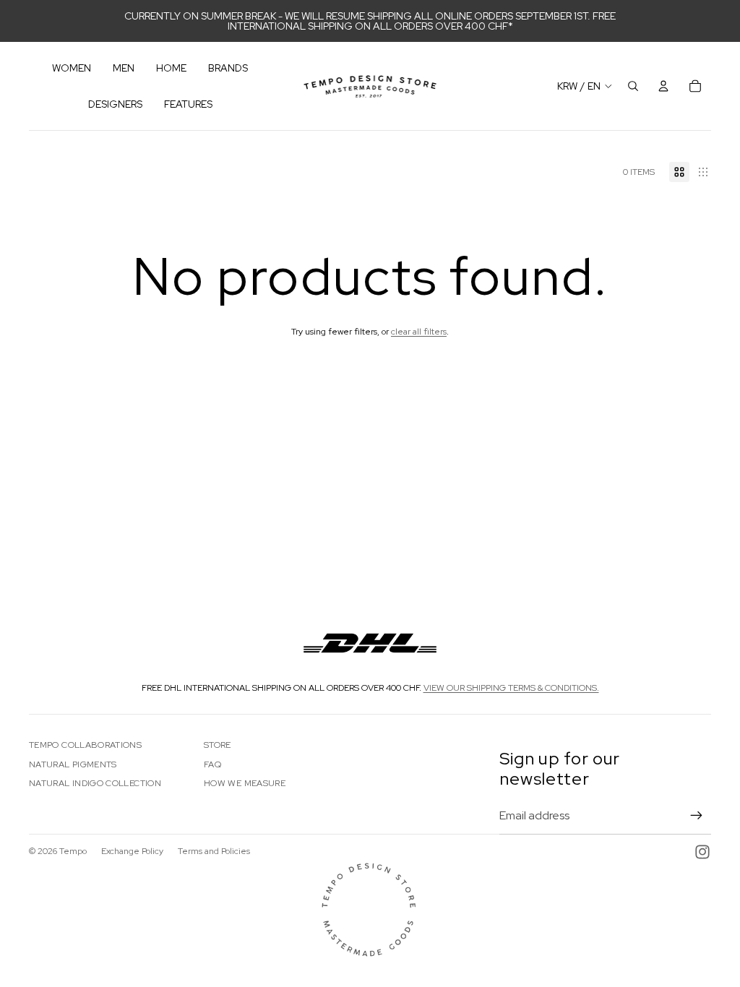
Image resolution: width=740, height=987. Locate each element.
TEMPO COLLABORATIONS (85, 745)
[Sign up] (696, 815)
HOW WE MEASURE (244, 783)
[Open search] (633, 86)
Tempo (73, 851)
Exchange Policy (132, 851)
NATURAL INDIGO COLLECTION (95, 783)
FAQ (212, 764)
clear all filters (419, 331)
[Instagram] (702, 852)
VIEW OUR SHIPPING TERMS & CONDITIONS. (511, 688)
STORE (217, 745)
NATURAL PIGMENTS (73, 764)
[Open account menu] (663, 86)
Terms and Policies (214, 851)
